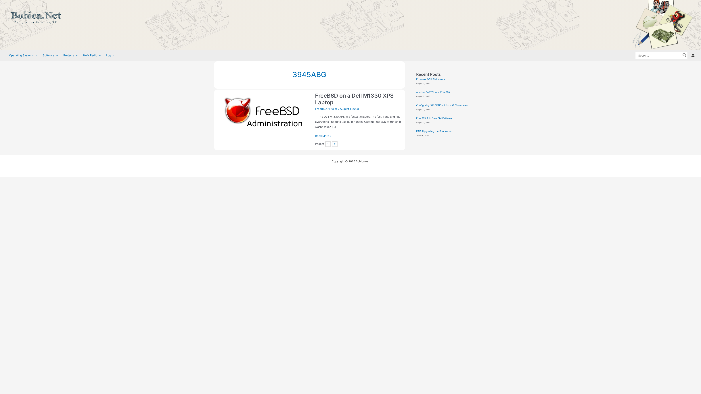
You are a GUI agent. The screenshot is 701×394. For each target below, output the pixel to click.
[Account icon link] (693, 55)
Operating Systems (21, 55)
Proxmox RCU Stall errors (430, 79)
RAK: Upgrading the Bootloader (434, 131)
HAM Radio (90, 55)
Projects (68, 55)
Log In (110, 55)
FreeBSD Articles (326, 109)
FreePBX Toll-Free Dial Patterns (434, 118)
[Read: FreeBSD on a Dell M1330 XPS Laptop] (264, 116)
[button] (35, 55)
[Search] (684, 55)
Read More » (323, 136)
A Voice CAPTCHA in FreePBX (433, 92)
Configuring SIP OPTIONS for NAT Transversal (442, 105)
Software (48, 55)
